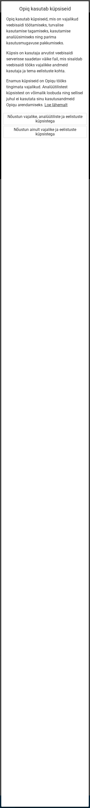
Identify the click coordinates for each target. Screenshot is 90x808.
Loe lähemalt (56, 104)
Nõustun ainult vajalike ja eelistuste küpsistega (45, 131)
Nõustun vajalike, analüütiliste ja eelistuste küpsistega (45, 118)
